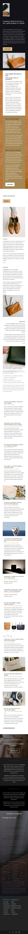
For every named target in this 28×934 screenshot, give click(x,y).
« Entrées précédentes (9, 728)
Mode (12, 642)
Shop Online (7, 49)
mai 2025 (6, 912)
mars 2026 (6, 902)
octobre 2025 (6, 908)
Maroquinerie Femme (16, 711)
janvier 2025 (6, 914)
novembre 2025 (7, 906)
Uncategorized (15, 469)
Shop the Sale (14, 750)
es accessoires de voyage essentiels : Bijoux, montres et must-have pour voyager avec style (13, 540)
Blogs (12, 404)
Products (13, 912)
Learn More (10, 184)
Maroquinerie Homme (16, 426)
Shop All (6, 201)
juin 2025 (6, 910)
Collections (13, 904)
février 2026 (6, 904)
